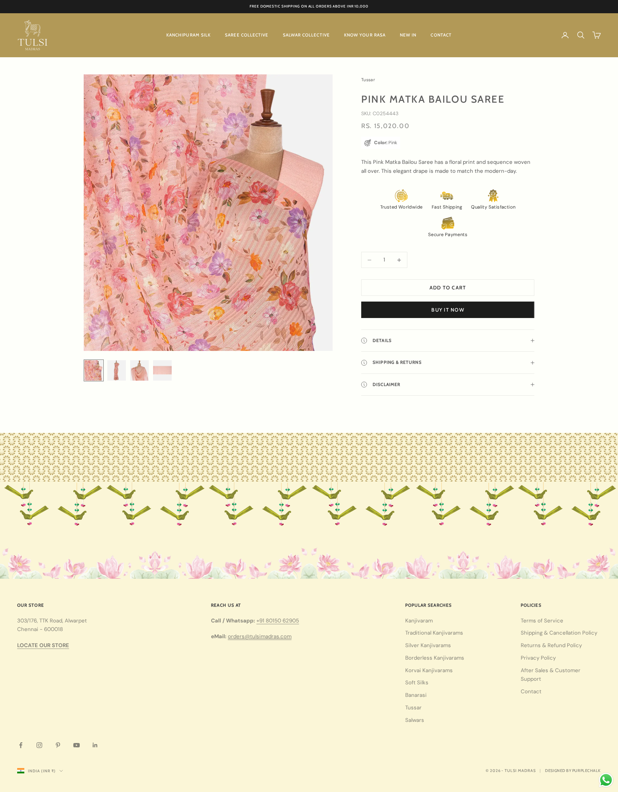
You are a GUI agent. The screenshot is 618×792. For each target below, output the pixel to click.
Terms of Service (542, 620)
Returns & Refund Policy (551, 645)
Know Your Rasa (365, 35)
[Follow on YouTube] (76, 745)
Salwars (414, 720)
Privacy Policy (538, 657)
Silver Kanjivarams (428, 645)
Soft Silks (416, 682)
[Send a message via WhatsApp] (606, 780)
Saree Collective (246, 35)
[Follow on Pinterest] (58, 745)
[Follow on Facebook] (20, 745)
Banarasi (416, 695)
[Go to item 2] (117, 371)
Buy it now (447, 310)
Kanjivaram (419, 620)
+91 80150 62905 (277, 620)
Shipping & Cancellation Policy (559, 632)
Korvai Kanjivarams (429, 670)
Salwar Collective (306, 35)
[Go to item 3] (139, 371)
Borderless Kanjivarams (434, 657)
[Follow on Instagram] (39, 745)
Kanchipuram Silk (188, 35)
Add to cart (448, 287)
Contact (441, 35)
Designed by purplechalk (573, 770)
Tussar (413, 707)
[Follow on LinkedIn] (95, 745)
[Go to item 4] (162, 371)
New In (408, 35)
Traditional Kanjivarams (434, 632)
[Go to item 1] (94, 371)
